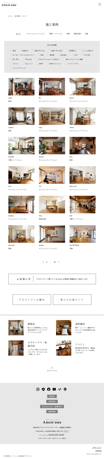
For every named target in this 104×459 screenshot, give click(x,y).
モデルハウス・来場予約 (52, 406)
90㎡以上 (29, 59)
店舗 (86, 34)
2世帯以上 (72, 51)
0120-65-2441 (56, 435)
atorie (41, 64)
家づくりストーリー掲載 (74, 59)
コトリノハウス (73, 64)
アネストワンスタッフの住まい (49, 59)
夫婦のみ (25, 51)
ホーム (10, 16)
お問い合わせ (96, 448)
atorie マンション (55, 64)
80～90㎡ (16, 59)
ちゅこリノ (29, 64)
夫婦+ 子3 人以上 (57, 51)
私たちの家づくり (72, 299)
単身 (14, 51)
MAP (66, 431)
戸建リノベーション (56, 34)
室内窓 (52, 55)
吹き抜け (64, 55)
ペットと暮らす (87, 51)
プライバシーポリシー (93, 454)
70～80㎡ (87, 55)
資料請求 (52, 401)
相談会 (52, 396)
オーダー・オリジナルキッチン (23, 55)
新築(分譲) (77, 34)
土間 (41, 55)
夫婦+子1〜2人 (39, 51)
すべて (25, 16)
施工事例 (17, 16)
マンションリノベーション (36, 34)
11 (55, 262)
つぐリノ (16, 64)
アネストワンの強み (32, 299)
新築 (68, 34)
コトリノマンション (19, 68)
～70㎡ (75, 55)
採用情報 (52, 412)
